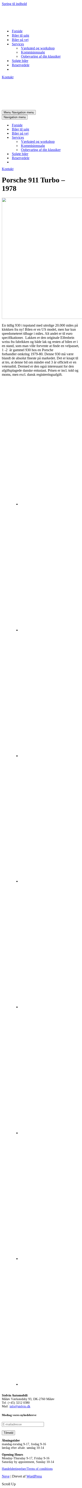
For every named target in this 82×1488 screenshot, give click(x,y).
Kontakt (7, 77)
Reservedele (20, 65)
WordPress (34, 1476)
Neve (6, 1476)
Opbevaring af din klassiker (41, 56)
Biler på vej (20, 40)
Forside (17, 31)
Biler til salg (20, 35)
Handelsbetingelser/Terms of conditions (27, 1468)
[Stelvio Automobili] (24, 23)
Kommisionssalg (33, 52)
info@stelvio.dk (20, 1406)
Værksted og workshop (38, 48)
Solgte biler (20, 61)
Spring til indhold (14, 4)
